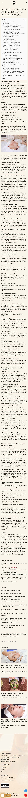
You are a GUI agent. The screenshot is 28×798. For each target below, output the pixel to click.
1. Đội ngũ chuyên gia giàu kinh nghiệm (10, 55)
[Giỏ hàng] (26, 2)
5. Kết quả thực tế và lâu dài (8, 61)
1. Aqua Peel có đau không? (8, 67)
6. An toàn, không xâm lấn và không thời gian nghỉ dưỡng (14, 33)
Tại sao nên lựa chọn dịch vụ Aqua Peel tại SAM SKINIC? (12, 53)
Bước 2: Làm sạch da (7, 38)
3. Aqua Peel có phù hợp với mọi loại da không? (12, 69)
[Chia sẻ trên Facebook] (8, 641)
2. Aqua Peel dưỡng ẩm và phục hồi (10, 46)
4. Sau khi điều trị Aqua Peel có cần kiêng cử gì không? (13, 71)
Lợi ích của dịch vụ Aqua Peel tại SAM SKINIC (11, 25)
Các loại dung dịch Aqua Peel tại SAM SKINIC (11, 43)
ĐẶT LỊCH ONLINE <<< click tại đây (18, 570)
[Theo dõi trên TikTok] (18, 793)
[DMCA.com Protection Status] (5, 785)
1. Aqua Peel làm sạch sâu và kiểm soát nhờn (11, 45)
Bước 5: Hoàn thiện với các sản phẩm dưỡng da (12, 42)
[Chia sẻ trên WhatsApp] (6, 641)
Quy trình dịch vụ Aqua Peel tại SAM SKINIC (11, 35)
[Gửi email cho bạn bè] (12, 641)
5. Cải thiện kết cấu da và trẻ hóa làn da (11, 32)
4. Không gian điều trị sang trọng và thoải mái (12, 59)
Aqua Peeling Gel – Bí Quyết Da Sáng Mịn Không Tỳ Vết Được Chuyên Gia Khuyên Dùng (14, 667)
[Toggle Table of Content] (24, 20)
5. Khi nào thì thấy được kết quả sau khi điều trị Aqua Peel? (13, 73)
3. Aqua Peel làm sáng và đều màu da (10, 48)
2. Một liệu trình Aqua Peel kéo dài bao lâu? (11, 68)
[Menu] (1, 3)
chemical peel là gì (9, 633)
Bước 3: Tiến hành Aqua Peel (8, 39)
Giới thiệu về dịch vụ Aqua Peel (8, 22)
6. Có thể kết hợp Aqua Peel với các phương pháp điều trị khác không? (14, 76)
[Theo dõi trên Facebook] (16, 793)
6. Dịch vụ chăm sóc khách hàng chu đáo (11, 62)
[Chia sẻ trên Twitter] (10, 641)
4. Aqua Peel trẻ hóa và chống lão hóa (10, 49)
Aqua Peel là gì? (5, 23)
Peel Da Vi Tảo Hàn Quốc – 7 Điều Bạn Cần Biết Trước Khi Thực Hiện (12, 694)
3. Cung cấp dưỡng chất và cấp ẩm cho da (11, 29)
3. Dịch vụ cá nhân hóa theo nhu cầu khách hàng (12, 58)
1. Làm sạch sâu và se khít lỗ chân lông (10, 26)
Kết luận (3, 78)
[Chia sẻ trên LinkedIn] (15, 641)
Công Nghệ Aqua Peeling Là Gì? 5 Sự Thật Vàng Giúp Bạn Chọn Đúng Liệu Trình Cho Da (14, 721)
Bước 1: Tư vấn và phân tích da (9, 36)
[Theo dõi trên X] (20, 793)
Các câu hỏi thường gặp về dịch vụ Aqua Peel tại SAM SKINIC (13, 65)
